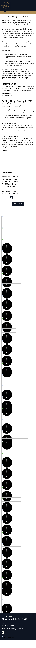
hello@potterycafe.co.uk (14, 628)
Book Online (18, 203)
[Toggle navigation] (5, 12)
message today (7, 93)
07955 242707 (10, 626)
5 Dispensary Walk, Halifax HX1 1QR (14, 619)
